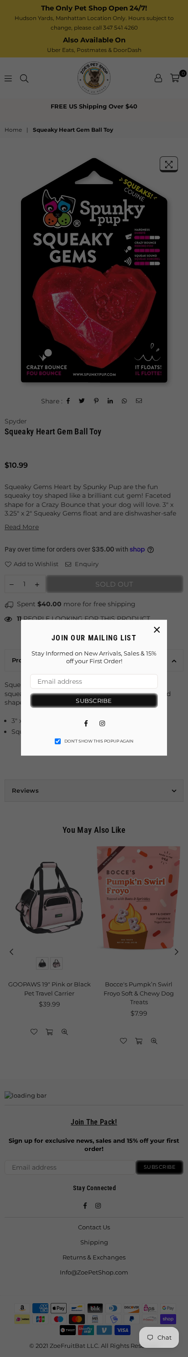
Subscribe (94, 700)
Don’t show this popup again (98, 741)
